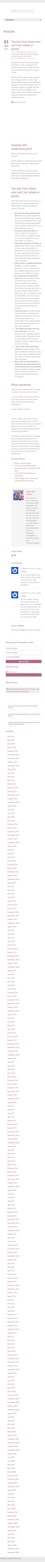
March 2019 (12, 1033)
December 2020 (13, 956)
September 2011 (14, 1329)
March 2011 (12, 1351)
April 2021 (11, 941)
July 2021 (11, 930)
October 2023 (12, 839)
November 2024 (13, 795)
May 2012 (11, 1307)
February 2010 (13, 1395)
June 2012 (11, 1304)
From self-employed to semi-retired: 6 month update (22, 706)
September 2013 (14, 1256)
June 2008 (11, 1461)
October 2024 (12, 799)
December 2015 (13, 1175)
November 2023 (13, 835)
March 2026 (12, 747)
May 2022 (11, 894)
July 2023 (11, 850)
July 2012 (11, 1300)
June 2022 (11, 890)
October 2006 (12, 1523)
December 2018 (13, 1044)
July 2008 (11, 1457)
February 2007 (13, 1512)
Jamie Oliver (29, 271)
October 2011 (12, 1326)
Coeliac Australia (20, 261)
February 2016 (13, 1168)
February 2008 (13, 1476)
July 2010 (11, 1377)
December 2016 (13, 1132)
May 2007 (11, 1501)
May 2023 (11, 853)
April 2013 (11, 1271)
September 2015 (14, 1186)
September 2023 (14, 843)
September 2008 (14, 1450)
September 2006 (14, 1527)
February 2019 (13, 1036)
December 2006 (13, 1519)
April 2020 (11, 985)
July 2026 (11, 736)
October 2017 (12, 1095)
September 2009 (14, 1410)
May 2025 (11, 777)
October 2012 (12, 1293)
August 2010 (12, 1373)
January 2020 (12, 996)
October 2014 (12, 1227)
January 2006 (12, 1545)
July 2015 (11, 1194)
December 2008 (13, 1439)
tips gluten (20, 56)
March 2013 (12, 1274)
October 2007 (12, 1483)
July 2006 (11, 1534)
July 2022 (11, 886)
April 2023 (11, 857)
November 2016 (13, 1135)
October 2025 (12, 762)
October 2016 (12, 1139)
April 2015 (11, 1205)
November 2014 (13, 1223)
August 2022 (12, 883)
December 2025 (13, 755)
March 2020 (12, 989)
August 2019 (12, 1014)
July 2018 (11, 1062)
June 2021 (11, 934)
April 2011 (11, 1348)
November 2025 (13, 758)
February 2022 (13, 905)
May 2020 (11, 982)
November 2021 (13, 916)
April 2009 (11, 1428)
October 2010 (12, 1366)
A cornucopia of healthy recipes (25, 466)
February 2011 (13, 1355)
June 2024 (11, 813)
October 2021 (12, 919)
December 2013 (13, 1249)
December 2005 (13, 1549)
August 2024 (12, 806)
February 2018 (13, 1080)
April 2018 (11, 1073)
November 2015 (13, 1179)
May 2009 (11, 1424)
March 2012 (12, 1314)
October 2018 (12, 1051)
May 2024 (11, 817)
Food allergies (20, 54)
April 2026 (11, 744)
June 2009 (11, 1421)
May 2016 (11, 1157)
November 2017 (13, 1091)
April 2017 (11, 1117)
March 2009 (12, 1432)
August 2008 (12, 1454)
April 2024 (11, 821)
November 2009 (13, 1402)
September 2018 (14, 1055)
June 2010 (11, 1380)
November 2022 (13, 872)
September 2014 (14, 1230)
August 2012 (12, 1296)
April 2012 (11, 1311)
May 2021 (11, 938)
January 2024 (12, 828)
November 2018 (13, 1047)
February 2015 (13, 1212)
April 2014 (11, 1238)
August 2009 (12, 1413)
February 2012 (13, 1318)
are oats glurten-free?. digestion (24, 52)
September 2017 (14, 1099)
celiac (35, 52)
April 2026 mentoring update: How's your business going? (24, 715)
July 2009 (11, 1417)
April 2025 (11, 780)
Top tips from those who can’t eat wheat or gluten (25, 45)
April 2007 (11, 1505)
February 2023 (13, 864)
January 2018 (12, 1084)
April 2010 (11, 1388)
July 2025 (11, 773)
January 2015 (12, 1216)
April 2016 (11, 1161)
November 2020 (13, 960)
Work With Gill (23, 675)
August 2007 (12, 1490)
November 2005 (13, 1552)
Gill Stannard (21, 58)
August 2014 (12, 1234)
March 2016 (12, 1164)
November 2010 (13, 1362)
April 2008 (11, 1468)
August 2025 (12, 769)
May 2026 (11, 740)
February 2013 (13, 1278)
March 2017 (12, 1121)
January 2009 (12, 1435)
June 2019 (11, 1022)
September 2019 (14, 1011)
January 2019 (12, 1040)
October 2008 (12, 1446)
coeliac (13, 54)
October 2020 (12, 963)
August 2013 (12, 1260)
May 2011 (11, 1344)
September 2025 (14, 766)
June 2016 (11, 1154)
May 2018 (11, 1069)
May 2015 (11, 1201)
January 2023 (12, 868)
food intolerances (29, 54)
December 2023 (13, 832)
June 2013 (11, 1263)
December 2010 (13, 1358)
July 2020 (11, 974)
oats (15, 56)
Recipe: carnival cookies (23, 463)
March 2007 (12, 1508)
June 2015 (11, 1197)
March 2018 (12, 1077)
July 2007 (11, 1494)
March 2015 (12, 1208)
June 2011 (11, 1340)
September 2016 (14, 1143)
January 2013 (12, 1282)
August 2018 (12, 1058)
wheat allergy (27, 56)
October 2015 (12, 1183)
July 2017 (11, 1106)
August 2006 (12, 1530)
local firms (21, 444)
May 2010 (11, 1384)
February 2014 (13, 1245)
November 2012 (13, 1289)
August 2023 (12, 846)
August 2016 (12, 1146)
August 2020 (12, 971)
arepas (33, 268)
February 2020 (13, 993)
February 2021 (13, 949)
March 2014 (12, 1241)
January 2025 (12, 791)
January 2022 (12, 908)
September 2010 (14, 1369)
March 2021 (12, 945)
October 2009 (12, 1406)
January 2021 (12, 952)
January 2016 (12, 1172)
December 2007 (13, 1479)
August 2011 (12, 1333)
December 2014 (13, 1219)
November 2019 (13, 1003)
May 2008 (11, 1465)
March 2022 (12, 901)
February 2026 (13, 751)
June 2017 (11, 1110)
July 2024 (11, 810)
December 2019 (13, 1000)
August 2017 (12, 1102)
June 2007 (11, 1498)
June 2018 (11, 1066)
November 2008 (13, 1443)
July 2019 (11, 1018)
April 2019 (11, 1029)
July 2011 (11, 1337)
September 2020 (14, 967)
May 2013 (11, 1267)
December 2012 (13, 1285)
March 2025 (12, 784)
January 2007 (12, 1516)
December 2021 (13, 912)
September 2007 (14, 1487)
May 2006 (11, 1541)
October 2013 (12, 1252)
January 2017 (12, 1128)
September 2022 (14, 879)
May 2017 (11, 1113)
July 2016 (11, 1150)
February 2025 (13, 788)
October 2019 (12, 1007)
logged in (23, 630)
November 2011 (13, 1322)
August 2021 (12, 927)
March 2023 (12, 861)
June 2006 (11, 1538)
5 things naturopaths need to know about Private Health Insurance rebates (24, 723)
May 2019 (11, 1025)
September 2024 (14, 802)
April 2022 (11, 897)
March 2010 (12, 1391)
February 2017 (13, 1124)
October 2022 (12, 875)
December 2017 (13, 1088)
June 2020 (11, 978)
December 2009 (13, 1399)
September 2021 (14, 923)
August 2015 (12, 1190)
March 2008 (12, 1472)
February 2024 (13, 824)
